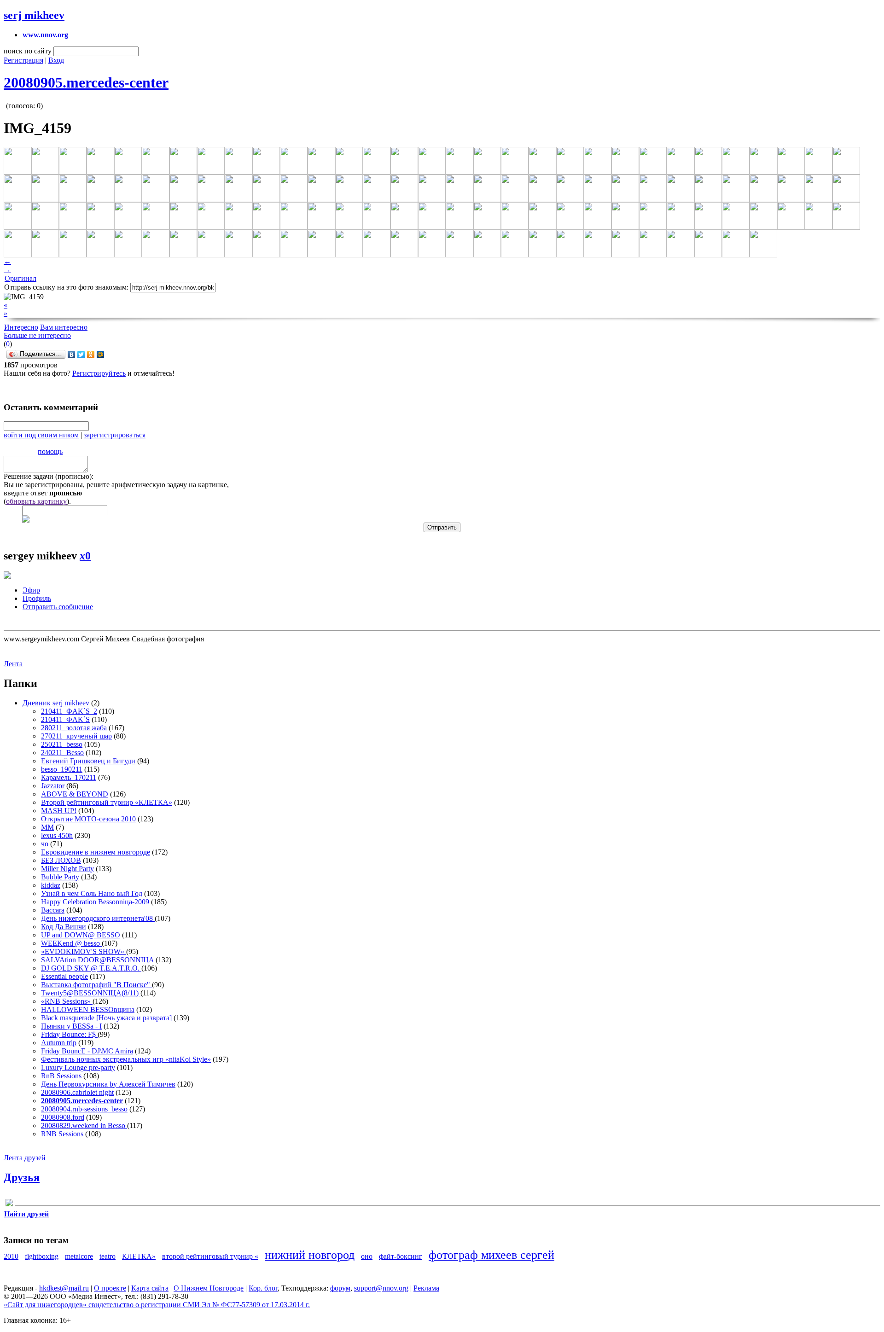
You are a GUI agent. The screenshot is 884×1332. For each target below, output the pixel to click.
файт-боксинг (400, 1256)
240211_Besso (62, 752)
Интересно (21, 327)
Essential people (64, 976)
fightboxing (41, 1256)
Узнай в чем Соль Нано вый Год (91, 893)
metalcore (79, 1256)
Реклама (426, 1288)
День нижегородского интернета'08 (98, 918)
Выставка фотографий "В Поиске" (96, 985)
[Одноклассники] (91, 355)
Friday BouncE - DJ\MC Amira (87, 1051)
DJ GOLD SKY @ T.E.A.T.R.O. (91, 968)
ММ (47, 827)
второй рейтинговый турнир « (210, 1256)
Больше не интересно (37, 335)
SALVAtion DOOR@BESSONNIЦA (97, 960)
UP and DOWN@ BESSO (80, 935)
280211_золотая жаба (74, 728)
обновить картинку (36, 501)
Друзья (22, 1177)
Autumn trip (58, 1043)
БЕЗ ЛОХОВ (61, 860)
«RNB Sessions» (67, 1001)
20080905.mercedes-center (86, 82)
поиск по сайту (28, 51)
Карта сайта (150, 1288)
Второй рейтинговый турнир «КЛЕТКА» (106, 802)
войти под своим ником (41, 435)
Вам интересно (63, 327)
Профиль (37, 598)
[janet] (9, 1204)
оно (366, 1256)
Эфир (31, 590)
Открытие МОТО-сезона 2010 (88, 819)
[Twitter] (81, 355)
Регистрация (23, 60)
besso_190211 (61, 769)
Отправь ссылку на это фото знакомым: (66, 287)
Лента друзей (25, 1158)
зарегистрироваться (114, 435)
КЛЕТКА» (139, 1256)
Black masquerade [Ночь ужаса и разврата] (107, 1018)
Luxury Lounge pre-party (78, 1067)
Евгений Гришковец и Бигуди (88, 761)
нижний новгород (310, 1255)
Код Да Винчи (63, 927)
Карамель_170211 (68, 777)
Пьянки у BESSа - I (71, 1026)
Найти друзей (26, 1214)
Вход (56, 60)
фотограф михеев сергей (491, 1255)
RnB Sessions (62, 1076)
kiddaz (50, 885)
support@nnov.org (381, 1288)
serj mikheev (34, 15)
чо (44, 844)
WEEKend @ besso (71, 943)
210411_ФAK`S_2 (69, 711)
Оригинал (20, 278)
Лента (13, 664)
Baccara (52, 910)
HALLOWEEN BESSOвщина (87, 1009)
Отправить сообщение (58, 607)
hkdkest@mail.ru (64, 1288)
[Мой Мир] (100, 355)
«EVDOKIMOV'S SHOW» (83, 951)
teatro (107, 1256)
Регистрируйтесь (99, 373)
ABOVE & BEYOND (74, 794)
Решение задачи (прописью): (48, 476)
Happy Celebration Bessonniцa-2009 (95, 902)
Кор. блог (263, 1288)
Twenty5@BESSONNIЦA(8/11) (90, 993)
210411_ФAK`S (65, 719)
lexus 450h (57, 835)
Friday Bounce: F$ (69, 1034)
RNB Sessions (62, 1134)
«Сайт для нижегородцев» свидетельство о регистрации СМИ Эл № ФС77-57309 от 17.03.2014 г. (157, 1305)
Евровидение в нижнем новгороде (95, 852)
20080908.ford (62, 1117)
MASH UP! (58, 810)
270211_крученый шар (76, 736)
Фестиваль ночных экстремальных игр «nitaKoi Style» (126, 1059)
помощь (50, 451)
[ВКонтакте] (71, 355)
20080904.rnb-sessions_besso (84, 1109)
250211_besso (61, 744)
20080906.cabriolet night (77, 1092)
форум (340, 1288)
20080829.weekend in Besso (84, 1125)
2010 (11, 1256)
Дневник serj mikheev (56, 703)
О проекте (110, 1288)
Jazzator (52, 786)
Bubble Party (60, 877)
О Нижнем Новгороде (209, 1288)
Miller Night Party (67, 868)
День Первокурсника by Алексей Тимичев (108, 1084)
